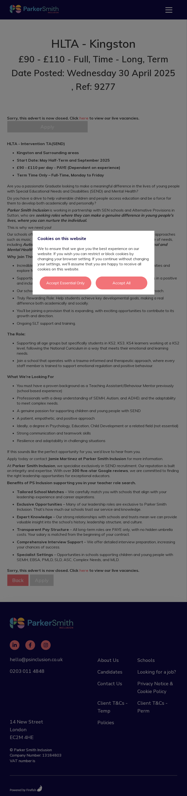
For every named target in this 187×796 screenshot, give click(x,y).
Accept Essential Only (65, 282)
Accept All (121, 282)
